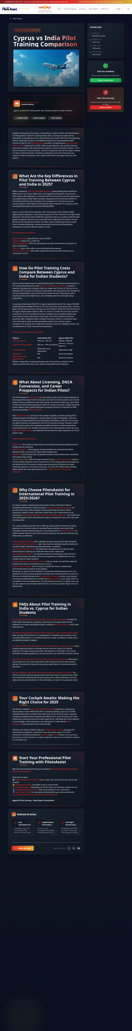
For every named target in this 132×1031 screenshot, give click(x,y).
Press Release (93, 9)
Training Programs (70, 9)
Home (59, 9)
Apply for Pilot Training (21, 800)
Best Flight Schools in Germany (46, 584)
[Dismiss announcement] (129, 2)
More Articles (24, 848)
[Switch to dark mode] (128, 9)
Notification (105, 9)
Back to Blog (17, 19)
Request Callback (106, 107)
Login (118, 9)
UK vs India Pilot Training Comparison (46, 324)
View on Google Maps (105, 80)
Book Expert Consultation (43, 800)
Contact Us (82, 9)
